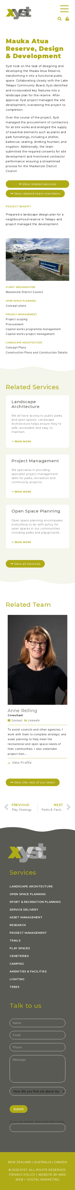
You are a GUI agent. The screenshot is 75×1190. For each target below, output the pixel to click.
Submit (18, 1109)
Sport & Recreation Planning (35, 902)
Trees (14, 987)
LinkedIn (33, 720)
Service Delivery (24, 909)
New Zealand (19, 1162)
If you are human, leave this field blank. (37, 1121)
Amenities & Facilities (28, 971)
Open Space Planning (36, 511)
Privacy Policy (22, 1174)
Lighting (17, 979)
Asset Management (26, 917)
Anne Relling (22, 710)
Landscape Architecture (26, 404)
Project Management (35, 460)
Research (18, 925)
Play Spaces (20, 948)
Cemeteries (19, 956)
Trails (15, 940)
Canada (60, 1162)
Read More (22, 441)
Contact (16, 720)
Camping (17, 963)
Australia (42, 1162)
